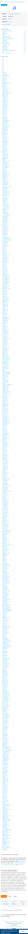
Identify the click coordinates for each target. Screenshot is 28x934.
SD (3, 70)
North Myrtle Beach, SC (7, 610)
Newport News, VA (6, 601)
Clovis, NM (4, 222)
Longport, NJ (5, 504)
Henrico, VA (4, 396)
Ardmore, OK (5, 96)
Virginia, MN (4, 814)
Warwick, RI (4, 822)
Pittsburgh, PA (5, 655)
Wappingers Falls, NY (6, 819)
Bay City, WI (4, 124)
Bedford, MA (5, 128)
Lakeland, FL (5, 471)
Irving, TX (4, 428)
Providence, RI (5, 666)
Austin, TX (4, 115)
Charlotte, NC (5, 205)
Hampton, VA (5, 376)
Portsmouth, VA (5, 664)
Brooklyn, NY (5, 163)
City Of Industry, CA (6, 215)
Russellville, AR (5, 691)
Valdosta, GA (5, 808)
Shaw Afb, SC (5, 734)
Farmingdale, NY (5, 317)
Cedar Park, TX (5, 193)
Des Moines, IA (5, 257)
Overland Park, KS (6, 633)
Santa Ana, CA (5, 713)
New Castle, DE (5, 591)
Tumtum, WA (5, 800)
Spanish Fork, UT (5, 754)
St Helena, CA (5, 763)
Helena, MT (4, 393)
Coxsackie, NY (5, 241)
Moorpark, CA (5, 575)
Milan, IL (4, 558)
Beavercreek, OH (5, 126)
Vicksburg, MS (5, 813)
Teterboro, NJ (5, 787)
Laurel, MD (4, 481)
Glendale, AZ (5, 353)
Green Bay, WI (5, 364)
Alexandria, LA (5, 86)
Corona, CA (4, 236)
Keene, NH (4, 447)
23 (24, 45)
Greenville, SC (5, 367)
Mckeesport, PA (5, 533)
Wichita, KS (4, 839)
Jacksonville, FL (5, 434)
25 (24, 53)
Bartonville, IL (5, 121)
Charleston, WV (5, 204)
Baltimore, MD (5, 117)
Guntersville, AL (5, 371)
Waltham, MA (5, 817)
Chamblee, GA (5, 199)
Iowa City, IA (5, 425)
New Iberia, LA (5, 593)
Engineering (4, 40)
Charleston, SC (5, 203)
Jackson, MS (4, 429)
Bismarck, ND (5, 142)
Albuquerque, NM (6, 83)
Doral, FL (4, 263)
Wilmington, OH (5, 843)
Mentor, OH (4, 546)
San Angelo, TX (5, 696)
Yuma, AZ (4, 850)
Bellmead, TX (5, 130)
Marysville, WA (5, 525)
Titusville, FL (4, 788)
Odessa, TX (4, 614)
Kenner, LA (4, 451)
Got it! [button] (23, 931)
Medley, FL (4, 535)
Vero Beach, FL (5, 812)
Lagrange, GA (5, 468)
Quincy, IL (4, 668)
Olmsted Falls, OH (6, 620)
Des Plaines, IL (5, 258)
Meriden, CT (4, 547)
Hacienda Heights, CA (6, 372)
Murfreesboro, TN (6, 583)
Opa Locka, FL (5, 624)
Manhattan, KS (5, 521)
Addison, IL (4, 74)
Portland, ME (5, 660)
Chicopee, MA (5, 212)
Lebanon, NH (5, 484)
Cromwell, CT (5, 243)
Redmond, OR (5, 673)
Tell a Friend (20, 864)
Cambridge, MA (5, 183)
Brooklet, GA (5, 162)
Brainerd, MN (5, 157)
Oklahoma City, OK (6, 617)
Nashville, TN (5, 587)
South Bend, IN (5, 746)
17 (24, 44)
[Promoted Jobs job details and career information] (14, 2)
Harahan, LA (4, 378)
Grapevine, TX (5, 362)
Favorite (4, 896)
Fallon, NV (4, 314)
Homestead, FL (5, 405)
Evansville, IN (5, 305)
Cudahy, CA (4, 246)
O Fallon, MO (5, 612)
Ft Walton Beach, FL (6, 338)
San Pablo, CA (5, 706)
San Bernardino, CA (6, 698)
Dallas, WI (4, 251)
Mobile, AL (4, 570)
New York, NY (5, 596)
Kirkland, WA (5, 458)
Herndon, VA (5, 397)
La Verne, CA (5, 463)
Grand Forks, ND (5, 357)
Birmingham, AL (5, 141)
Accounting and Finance (7, 30)
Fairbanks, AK (5, 309)
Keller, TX (4, 449)
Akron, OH (4, 76)
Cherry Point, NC (5, 208)
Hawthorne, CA (5, 388)
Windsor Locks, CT (6, 846)
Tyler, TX (4, 802)
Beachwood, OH (5, 125)
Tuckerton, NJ (5, 794)
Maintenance (5, 47)
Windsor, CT (4, 844)
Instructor (4, 45)
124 (24, 32)
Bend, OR (4, 132)
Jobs (10, 896)
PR (2, 69)
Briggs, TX (4, 159)
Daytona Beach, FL (6, 254)
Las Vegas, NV (5, 480)
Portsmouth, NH (5, 663)
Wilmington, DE (5, 840)
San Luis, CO (5, 704)
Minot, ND (4, 567)
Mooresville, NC (5, 574)
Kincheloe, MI (5, 455)
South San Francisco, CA (7, 750)
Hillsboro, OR (5, 400)
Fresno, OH (4, 329)
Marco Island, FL (5, 524)
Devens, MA (4, 261)
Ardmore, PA (5, 97)
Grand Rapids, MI (6, 361)
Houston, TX (5, 414)
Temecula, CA (5, 784)
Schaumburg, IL (5, 722)
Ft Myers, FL (5, 337)
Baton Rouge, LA (6, 122)
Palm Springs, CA (5, 638)
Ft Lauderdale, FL (6, 336)
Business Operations (6, 36)
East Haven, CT (5, 280)
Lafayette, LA (5, 467)
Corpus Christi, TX (6, 237)
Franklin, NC (4, 328)
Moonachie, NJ (5, 572)
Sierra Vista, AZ (5, 739)
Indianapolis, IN (5, 422)
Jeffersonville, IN (5, 438)
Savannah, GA (5, 721)
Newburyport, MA (6, 599)
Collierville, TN (5, 224)
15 (24, 42)
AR (2, 61)
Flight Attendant (5, 42)
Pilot (3, 51)
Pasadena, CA (5, 642)
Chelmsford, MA (5, 207)
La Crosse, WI (5, 460)
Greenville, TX (5, 368)
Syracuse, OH (5, 779)
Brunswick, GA (5, 167)
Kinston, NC (4, 456)
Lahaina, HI (4, 470)
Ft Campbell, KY (5, 333)
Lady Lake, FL (5, 464)
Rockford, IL (4, 687)
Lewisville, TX (5, 489)
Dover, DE (4, 266)
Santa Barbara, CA (6, 714)
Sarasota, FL (5, 720)
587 (24, 36)
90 (24, 40)
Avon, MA (4, 116)
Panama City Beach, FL (7, 641)
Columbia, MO (5, 228)
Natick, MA (4, 588)
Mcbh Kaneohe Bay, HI (7, 530)
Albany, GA (4, 78)
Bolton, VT (4, 147)
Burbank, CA (4, 172)
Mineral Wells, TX (6, 564)
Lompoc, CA (4, 499)
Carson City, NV (5, 191)
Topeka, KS (4, 789)
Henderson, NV (5, 395)
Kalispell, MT (5, 445)
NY (3, 67)
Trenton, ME (5, 792)
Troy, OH (4, 793)
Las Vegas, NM (5, 479)
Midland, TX (4, 556)
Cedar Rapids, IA (5, 195)
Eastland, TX (4, 284)
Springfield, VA (5, 760)
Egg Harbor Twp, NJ (6, 288)
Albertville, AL (5, 82)
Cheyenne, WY (5, 209)
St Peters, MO (5, 767)
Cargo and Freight (6, 37)
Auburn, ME (4, 111)
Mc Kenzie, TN (5, 528)
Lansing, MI (4, 474)
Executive (4, 41)
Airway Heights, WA (6, 75)
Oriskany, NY (5, 629)
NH (3, 66)
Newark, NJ (4, 597)
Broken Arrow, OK (6, 161)
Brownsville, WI (5, 166)
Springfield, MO (5, 759)
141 (24, 49)
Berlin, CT (4, 134)
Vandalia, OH (5, 810)
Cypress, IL (4, 247)
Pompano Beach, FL (6, 658)
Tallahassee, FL (5, 781)
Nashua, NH (4, 585)
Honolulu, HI (4, 407)
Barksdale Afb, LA (6, 120)
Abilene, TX (4, 73)
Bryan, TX (4, 169)
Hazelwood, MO (5, 391)
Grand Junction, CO (6, 358)
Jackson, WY (4, 432)
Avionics (4, 34)
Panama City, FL (5, 639)
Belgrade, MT (5, 129)
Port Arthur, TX (5, 659)
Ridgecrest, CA (5, 679)
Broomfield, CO (5, 165)
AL (2, 59)
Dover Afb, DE (5, 268)
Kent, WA (4, 453)
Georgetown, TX (5, 349)
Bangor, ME (4, 119)
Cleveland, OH (5, 220)
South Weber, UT (6, 751)
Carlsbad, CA (5, 188)
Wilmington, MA (5, 842)
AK (2, 58)
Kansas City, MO (5, 446)
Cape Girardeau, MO (6, 187)
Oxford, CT (4, 634)
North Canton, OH (6, 605)
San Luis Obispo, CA (6, 705)
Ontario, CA (4, 622)
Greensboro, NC (5, 366)
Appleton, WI (5, 95)
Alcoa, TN (4, 84)
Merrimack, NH (5, 549)
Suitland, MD (5, 772)
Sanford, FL (4, 710)
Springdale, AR (5, 756)
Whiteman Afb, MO (6, 838)
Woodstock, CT (5, 848)
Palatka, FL (4, 637)
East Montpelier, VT (6, 282)
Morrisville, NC (5, 579)
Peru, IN (4, 650)
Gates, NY (4, 346)
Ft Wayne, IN (5, 339)
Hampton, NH (5, 375)
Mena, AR (4, 542)
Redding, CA (4, 672)
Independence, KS (6, 421)
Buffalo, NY (4, 171)
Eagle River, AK (5, 274)
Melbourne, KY (5, 539)
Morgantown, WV (6, 577)
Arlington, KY (5, 101)
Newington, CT (5, 600)
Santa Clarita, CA (5, 716)
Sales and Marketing (6, 53)
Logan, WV (4, 497)
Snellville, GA (5, 744)
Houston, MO (5, 413)
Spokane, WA (5, 755)
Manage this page (6, 24)
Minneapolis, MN (5, 566)
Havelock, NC (5, 387)
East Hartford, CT (6, 279)
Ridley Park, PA (5, 680)
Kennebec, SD (5, 450)
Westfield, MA (5, 831)
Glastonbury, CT (5, 351)
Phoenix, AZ (4, 652)
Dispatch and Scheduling (7, 38)
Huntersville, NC (5, 416)
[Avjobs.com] (14, 928)
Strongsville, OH (5, 771)
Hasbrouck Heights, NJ (7, 384)
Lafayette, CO (5, 466)
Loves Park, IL (5, 509)
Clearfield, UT (5, 217)
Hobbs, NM (4, 401)
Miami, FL (4, 551)
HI (2, 63)
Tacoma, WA (5, 780)
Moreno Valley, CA (6, 576)
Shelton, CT (4, 737)
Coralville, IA (4, 234)
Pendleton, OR (5, 647)
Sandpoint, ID (5, 709)
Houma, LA (4, 412)
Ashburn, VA (4, 105)
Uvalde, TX (4, 806)
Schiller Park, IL (5, 723)
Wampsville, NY (5, 818)
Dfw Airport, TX (5, 262)
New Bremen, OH (6, 589)
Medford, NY (5, 534)
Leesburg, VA (5, 487)
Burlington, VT (5, 178)
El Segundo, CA (5, 293)
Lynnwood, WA (5, 512)
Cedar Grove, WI (5, 192)
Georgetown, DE (5, 347)
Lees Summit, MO (6, 485)
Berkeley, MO (5, 133)
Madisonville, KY (5, 516)
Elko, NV (4, 295)
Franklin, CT (4, 325)
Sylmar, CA (4, 776)
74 (24, 33)
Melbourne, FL (5, 538)
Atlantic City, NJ (5, 109)
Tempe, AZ (4, 785)
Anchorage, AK (5, 90)
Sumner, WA (4, 775)
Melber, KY (4, 537)
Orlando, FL (4, 630)
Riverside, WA (5, 683)
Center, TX (4, 196)
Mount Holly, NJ (5, 581)
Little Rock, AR (5, 493)
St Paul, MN (4, 766)
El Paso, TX (4, 292)
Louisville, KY (5, 508)
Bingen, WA (4, 140)
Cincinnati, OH (5, 213)
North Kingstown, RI (6, 608)
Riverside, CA (5, 681)
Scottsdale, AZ (5, 727)
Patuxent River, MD (6, 645)
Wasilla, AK (4, 826)
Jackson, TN (4, 430)
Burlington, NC (5, 176)
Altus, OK (4, 87)
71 (24, 51)
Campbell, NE (5, 184)
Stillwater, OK (5, 769)
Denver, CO (4, 255)
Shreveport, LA (5, 738)
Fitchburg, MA (5, 320)
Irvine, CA (4, 426)
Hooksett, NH (5, 408)
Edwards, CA (5, 287)
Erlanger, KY (4, 303)
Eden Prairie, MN (5, 286)
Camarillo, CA (5, 182)
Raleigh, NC (4, 670)
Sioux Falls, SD (5, 743)
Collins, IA (4, 225)
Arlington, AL (5, 100)
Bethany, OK (5, 137)
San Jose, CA (5, 702)
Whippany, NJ (5, 834)
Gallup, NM (4, 345)
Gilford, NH (4, 350)
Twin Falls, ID (5, 801)
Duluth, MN (4, 270)
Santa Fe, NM (5, 717)
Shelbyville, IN (5, 735)
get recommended (21, 861)
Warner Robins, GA (6, 821)
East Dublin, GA (5, 278)
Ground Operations (6, 44)
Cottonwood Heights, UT (7, 240)
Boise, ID (4, 146)
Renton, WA (4, 676)
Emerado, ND (5, 297)
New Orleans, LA (5, 595)
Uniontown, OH (5, 804)
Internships (4, 46)
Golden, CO (4, 354)
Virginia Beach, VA (6, 816)
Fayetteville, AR (5, 318)
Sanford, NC (4, 712)
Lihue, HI (4, 492)
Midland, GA (4, 555)
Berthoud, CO (5, 136)
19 (24, 38)
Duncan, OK (4, 271)
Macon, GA (4, 514)
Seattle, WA (4, 730)
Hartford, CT (5, 383)
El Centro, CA (5, 291)
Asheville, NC (5, 107)
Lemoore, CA (5, 488)
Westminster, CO (5, 833)
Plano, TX (4, 656)
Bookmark (3, 914)
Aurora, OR (4, 113)
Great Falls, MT (5, 363)
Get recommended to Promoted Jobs (14, 926)
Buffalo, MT (4, 170)
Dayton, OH (4, 253)
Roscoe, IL (4, 689)
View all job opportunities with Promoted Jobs (14, 921)
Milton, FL (4, 562)
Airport (3, 32)
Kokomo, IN (4, 459)
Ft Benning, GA (5, 332)
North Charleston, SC (6, 606)
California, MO (5, 180)
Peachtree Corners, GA (7, 646)
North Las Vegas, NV (6, 609)
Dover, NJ (4, 267)
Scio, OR (4, 725)
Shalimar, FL (4, 733)
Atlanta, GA (4, 108)
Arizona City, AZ (5, 99)
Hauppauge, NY (5, 385)
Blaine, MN (4, 144)
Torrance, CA (5, 791)
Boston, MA (4, 150)
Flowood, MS (5, 322)
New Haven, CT (5, 592)
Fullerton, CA (5, 342)
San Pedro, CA (5, 708)
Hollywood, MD (5, 404)
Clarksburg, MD (5, 216)
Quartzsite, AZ (5, 667)
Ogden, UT (4, 616)
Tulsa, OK (4, 798)
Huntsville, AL (5, 417)
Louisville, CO (5, 506)
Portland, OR (5, 662)
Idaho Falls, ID (5, 420)
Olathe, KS (4, 618)
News (15, 896)
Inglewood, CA (5, 424)
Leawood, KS (5, 483)
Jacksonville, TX (5, 435)
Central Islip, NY (5, 197)
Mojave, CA (4, 571)
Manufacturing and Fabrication (8, 50)
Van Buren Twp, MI (6, 809)
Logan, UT (4, 496)
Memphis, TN (5, 541)
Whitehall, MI (5, 837)
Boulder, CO (4, 153)
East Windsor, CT (6, 283)
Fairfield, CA (4, 313)
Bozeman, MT (5, 155)
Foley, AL (4, 324)
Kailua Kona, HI (5, 443)
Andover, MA (5, 91)
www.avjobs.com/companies (14, 13)
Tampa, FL (4, 783)
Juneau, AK (4, 441)
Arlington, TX (5, 103)
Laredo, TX (4, 475)
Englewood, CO (5, 300)
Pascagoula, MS (5, 643)
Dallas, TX (4, 250)
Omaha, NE (4, 621)
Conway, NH (5, 233)
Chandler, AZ (5, 200)
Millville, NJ (4, 560)
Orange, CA (4, 625)
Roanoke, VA (5, 685)
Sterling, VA (4, 768)
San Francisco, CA (6, 701)
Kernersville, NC (5, 454)
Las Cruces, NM (5, 478)
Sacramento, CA (5, 693)
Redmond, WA (5, 675)
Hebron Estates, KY (6, 392)
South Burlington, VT (6, 747)
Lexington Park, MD (6, 491)
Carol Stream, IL (5, 190)
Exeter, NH (4, 308)
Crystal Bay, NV (5, 245)
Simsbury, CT (5, 742)
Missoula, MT (5, 568)
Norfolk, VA (4, 602)
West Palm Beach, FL (6, 830)
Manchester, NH (5, 520)
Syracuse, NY (5, 777)
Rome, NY (4, 688)
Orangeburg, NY (5, 627)
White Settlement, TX (6, 835)
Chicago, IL (4, 211)
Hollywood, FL (5, 403)
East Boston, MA (5, 276)
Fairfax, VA (4, 312)
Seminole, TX (5, 731)
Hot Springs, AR (5, 410)
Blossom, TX (5, 145)
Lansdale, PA (5, 472)
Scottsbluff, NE (5, 726)
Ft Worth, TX (5, 341)
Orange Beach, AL (6, 626)
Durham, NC (5, 272)
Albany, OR (4, 79)
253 (24, 47)
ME (3, 65)
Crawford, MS (5, 242)
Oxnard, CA (4, 635)
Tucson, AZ (4, 796)
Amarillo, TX (4, 88)
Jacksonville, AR (5, 433)
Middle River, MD (6, 552)
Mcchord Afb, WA (6, 531)
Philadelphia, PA (5, 651)
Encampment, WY (6, 299)
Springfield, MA (5, 758)
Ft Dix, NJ (4, 334)
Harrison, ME (5, 382)
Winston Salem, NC (6, 847)
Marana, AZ (4, 522)
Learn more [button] (8, 933)
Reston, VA (4, 677)
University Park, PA (6, 805)
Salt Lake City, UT (6, 695)
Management (5, 49)
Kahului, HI (4, 442)
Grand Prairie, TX (5, 359)
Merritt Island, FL (5, 550)
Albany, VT (4, 80)
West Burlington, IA (6, 829)
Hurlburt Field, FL (5, 418)
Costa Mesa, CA (5, 238)
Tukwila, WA (4, 797)
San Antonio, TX (5, 697)
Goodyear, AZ (5, 355)
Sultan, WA (4, 773)
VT (2, 71)
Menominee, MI (5, 543)
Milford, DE (4, 559)
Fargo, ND (4, 316)
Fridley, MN (4, 330)
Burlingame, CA (5, 174)
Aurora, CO (4, 112)
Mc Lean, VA (5, 529)
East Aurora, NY (5, 275)
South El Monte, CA (6, 748)
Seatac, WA (4, 729)
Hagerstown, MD (6, 374)
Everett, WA (4, 307)
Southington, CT (5, 752)
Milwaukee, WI (5, 563)
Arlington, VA (5, 104)
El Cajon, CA (4, 289)
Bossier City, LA (5, 149)
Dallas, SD (4, 249)
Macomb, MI (5, 513)
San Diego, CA (5, 700)
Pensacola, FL (5, 648)
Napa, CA (4, 584)
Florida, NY (4, 321)
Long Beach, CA (5, 501)
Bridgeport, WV (5, 158)
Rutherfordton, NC (6, 692)
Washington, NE (5, 825)
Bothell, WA (4, 151)
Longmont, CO (5, 503)
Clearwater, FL (5, 218)
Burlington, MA (5, 175)
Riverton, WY (5, 684)
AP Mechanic (5, 33)
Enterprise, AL (5, 301)
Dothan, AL (4, 265)
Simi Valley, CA (5, 741)
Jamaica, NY (4, 437)
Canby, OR (4, 186)
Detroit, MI (4, 259)
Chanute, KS (4, 201)
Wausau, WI (4, 827)
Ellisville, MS (4, 296)
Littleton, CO (5, 495)
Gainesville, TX (5, 343)
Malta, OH (4, 518)
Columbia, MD (5, 226)
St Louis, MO (5, 764)
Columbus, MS (5, 229)
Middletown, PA (5, 554)
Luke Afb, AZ (5, 510)
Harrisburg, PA (5, 380)
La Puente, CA (5, 462)
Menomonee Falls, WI (7, 545)
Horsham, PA (5, 409)
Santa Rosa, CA (5, 718)
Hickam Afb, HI (5, 399)
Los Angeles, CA (5, 505)
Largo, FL (4, 476)
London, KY (4, 500)
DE (3, 62)
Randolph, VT (5, 671)
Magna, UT (4, 517)
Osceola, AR (4, 631)
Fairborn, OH (5, 311)
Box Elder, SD (5, 154)
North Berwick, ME (6, 604)
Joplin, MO (4, 439)
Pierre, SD (4, 654)
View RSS (10, 19)
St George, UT (5, 762)
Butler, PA (4, 179)
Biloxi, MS (4, 138)
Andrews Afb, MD (6, 92)
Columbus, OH (5, 230)
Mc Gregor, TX (5, 526)
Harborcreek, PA (5, 379)
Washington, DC (5, 823)
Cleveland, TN (5, 221)
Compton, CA (5, 232)
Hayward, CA (5, 389)
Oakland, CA (4, 613)
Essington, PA (5, 304)
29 (24, 50)
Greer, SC (4, 370)
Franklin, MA (4, 326)
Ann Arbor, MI (5, 94)
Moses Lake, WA (5, 580)
